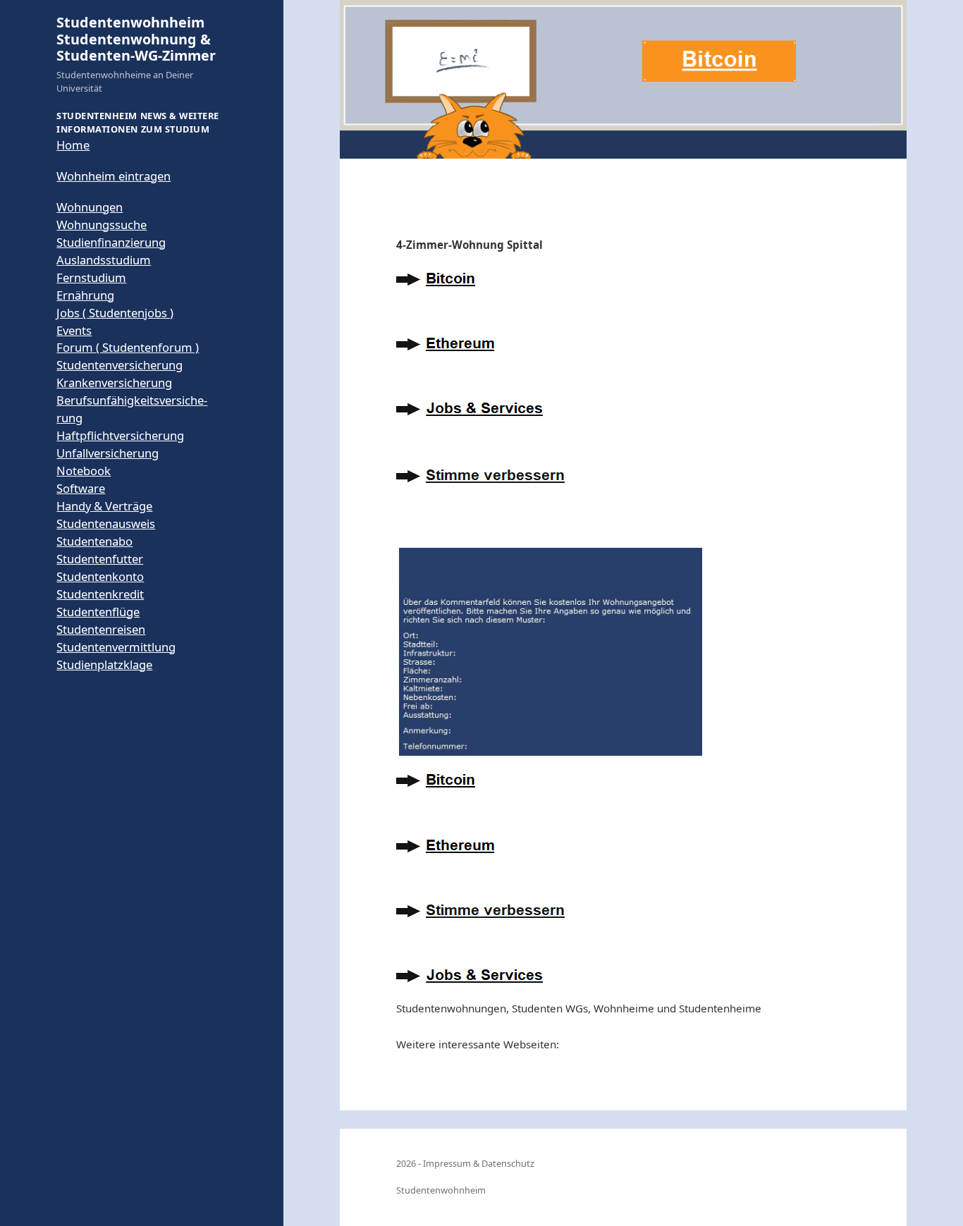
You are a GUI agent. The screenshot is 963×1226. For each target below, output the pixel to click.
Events (74, 330)
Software (80, 488)
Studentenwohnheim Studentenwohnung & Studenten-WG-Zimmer (136, 39)
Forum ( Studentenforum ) (127, 347)
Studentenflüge (98, 611)
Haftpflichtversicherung (120, 435)
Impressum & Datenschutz (478, 1163)
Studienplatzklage (104, 664)
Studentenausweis (105, 523)
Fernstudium (91, 277)
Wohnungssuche (101, 224)
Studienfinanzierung (111, 242)
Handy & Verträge (104, 506)
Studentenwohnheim (441, 1190)
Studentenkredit (100, 594)
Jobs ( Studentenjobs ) (114, 313)
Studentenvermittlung (116, 647)
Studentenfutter (99, 559)
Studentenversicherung (119, 365)
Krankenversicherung (114, 382)
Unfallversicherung (107, 453)
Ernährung (85, 295)
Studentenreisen (100, 629)
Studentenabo (94, 541)
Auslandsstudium (103, 260)
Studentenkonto (100, 576)
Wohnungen (89, 207)
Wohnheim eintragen (113, 176)
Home (73, 145)
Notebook (83, 470)
